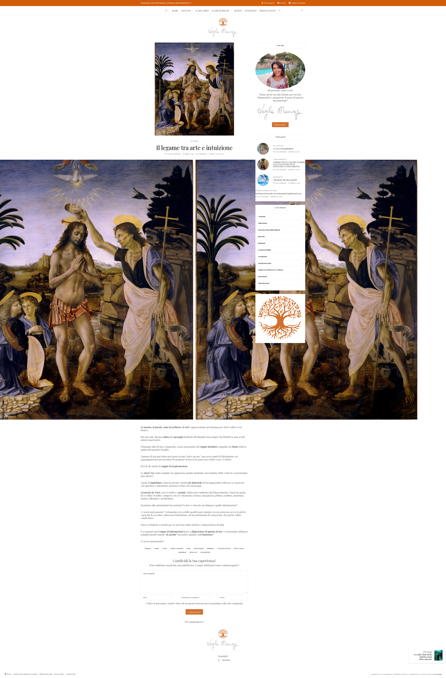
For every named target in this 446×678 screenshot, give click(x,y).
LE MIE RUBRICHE (220, 10)
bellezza (148, 548)
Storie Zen (193, 552)
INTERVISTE (251, 10)
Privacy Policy (59, 674)
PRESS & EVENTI (267, 10)
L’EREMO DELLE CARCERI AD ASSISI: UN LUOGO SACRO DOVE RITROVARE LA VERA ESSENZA (289, 164)
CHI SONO (186, 10)
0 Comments (202, 154)
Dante (165, 548)
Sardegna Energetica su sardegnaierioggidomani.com (278, 193)
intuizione (210, 548)
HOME (175, 10)
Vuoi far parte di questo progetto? (25, 674)
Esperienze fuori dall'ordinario (269, 230)
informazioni (199, 548)
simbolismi (182, 552)
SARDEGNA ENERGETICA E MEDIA (266, 190)
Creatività (261, 216)
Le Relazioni (262, 256)
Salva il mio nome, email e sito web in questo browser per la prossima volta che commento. (195, 603)
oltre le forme (239, 548)
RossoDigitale (437, 674)
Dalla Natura (278, 146)
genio (189, 548)
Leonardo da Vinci (224, 548)
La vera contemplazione (283, 148)
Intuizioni (194, 141)
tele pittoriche (205, 552)
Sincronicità (278, 177)
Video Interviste (263, 283)
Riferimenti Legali (45, 674)
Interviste (261, 236)
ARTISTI (238, 10)
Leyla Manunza (174, 154)
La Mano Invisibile (264, 250)
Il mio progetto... (280, 125)
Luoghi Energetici (280, 159)
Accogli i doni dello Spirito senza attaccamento (423, 657)
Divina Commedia (177, 548)
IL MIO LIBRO (202, 10)
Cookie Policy (71, 674)
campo (156, 548)
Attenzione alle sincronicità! (285, 180)
